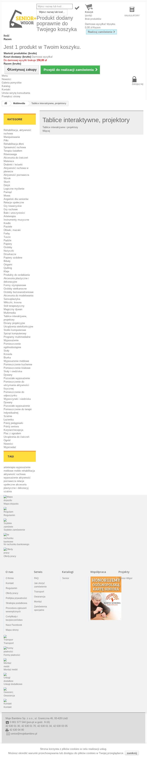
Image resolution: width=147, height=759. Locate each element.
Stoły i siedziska (13, 371)
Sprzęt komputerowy (15, 333)
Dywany (8, 374)
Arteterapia (10, 216)
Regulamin (11, 588)
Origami (8, 264)
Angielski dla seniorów (16, 199)
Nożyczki (9, 250)
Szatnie (8, 416)
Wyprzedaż (10, 447)
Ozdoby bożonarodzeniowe (18, 292)
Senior (65, 578)
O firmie (10, 578)
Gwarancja (39, 596)
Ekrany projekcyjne (14, 323)
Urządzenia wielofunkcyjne (18, 326)
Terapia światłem (13, 150)
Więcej (46, 130)
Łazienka (9, 419)
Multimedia (10, 312)
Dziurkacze (10, 254)
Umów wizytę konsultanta (16, 93)
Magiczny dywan (13, 309)
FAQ (36, 578)
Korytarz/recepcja (13, 430)
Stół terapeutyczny (14, 305)
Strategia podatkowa (16, 603)
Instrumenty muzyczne (16, 219)
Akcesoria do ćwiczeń (16, 157)
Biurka (7, 357)
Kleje (6, 271)
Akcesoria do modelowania (18, 295)
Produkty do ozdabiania (17, 274)
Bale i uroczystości (14, 212)
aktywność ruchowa (14, 474)
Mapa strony (12, 630)
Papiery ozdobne (13, 257)
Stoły (6, 350)
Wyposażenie (11, 340)
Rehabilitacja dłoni (14, 143)
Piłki (6, 140)
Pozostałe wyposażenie (17, 378)
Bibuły (7, 261)
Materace (9, 161)
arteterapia (10, 467)
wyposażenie (11, 477)
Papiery (8, 243)
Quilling (8, 268)
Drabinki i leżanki (13, 164)
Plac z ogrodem (12, 433)
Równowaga (10, 154)
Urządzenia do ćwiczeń (16, 436)
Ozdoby (8, 247)
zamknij (132, 753)
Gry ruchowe (11, 209)
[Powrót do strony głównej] (5, 103)
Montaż (38, 601)
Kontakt (6, 89)
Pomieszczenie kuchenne (18, 364)
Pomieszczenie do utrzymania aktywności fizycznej (16, 385)
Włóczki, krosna (12, 302)
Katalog (6, 86)
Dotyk (7, 185)
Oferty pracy (12, 593)
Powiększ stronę (11, 96)
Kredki (7, 223)
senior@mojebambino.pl (24, 733)
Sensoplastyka (12, 299)
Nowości (6, 79)
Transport (39, 591)
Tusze (7, 237)
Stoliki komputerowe (15, 330)
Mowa (7, 195)
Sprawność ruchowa (15, 147)
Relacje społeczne (14, 202)
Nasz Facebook (14, 625)
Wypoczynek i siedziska (17, 398)
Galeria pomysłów (11, 82)
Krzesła (8, 354)
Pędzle (7, 240)
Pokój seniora (11, 426)
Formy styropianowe (15, 285)
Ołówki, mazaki (12, 230)
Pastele (8, 226)
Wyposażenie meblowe (16, 361)
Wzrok (7, 178)
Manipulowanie (12, 137)
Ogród (7, 440)
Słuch (7, 181)
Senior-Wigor (125, 578)
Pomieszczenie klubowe (17, 367)
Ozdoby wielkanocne (15, 288)
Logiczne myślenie (14, 188)
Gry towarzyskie (13, 205)
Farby (7, 233)
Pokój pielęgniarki (13, 423)
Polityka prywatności (16, 598)
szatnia (8, 491)
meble (18, 470)
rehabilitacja (28, 470)
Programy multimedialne (17, 336)
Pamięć (8, 192)
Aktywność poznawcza (16, 174)
